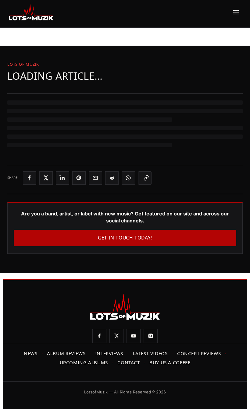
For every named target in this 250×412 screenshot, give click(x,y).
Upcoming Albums (84, 362)
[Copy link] (145, 178)
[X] (116, 336)
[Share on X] (46, 178)
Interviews (109, 353)
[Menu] (234, 12)
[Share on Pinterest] (79, 178)
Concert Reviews (199, 353)
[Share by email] (95, 178)
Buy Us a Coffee (169, 362)
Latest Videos (150, 353)
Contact (128, 362)
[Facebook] (99, 336)
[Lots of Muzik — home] (31, 12)
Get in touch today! (125, 237)
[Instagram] (151, 336)
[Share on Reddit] (112, 178)
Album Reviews (66, 353)
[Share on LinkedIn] (62, 178)
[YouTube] (134, 336)
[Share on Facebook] (29, 178)
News (30, 353)
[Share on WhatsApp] (128, 178)
